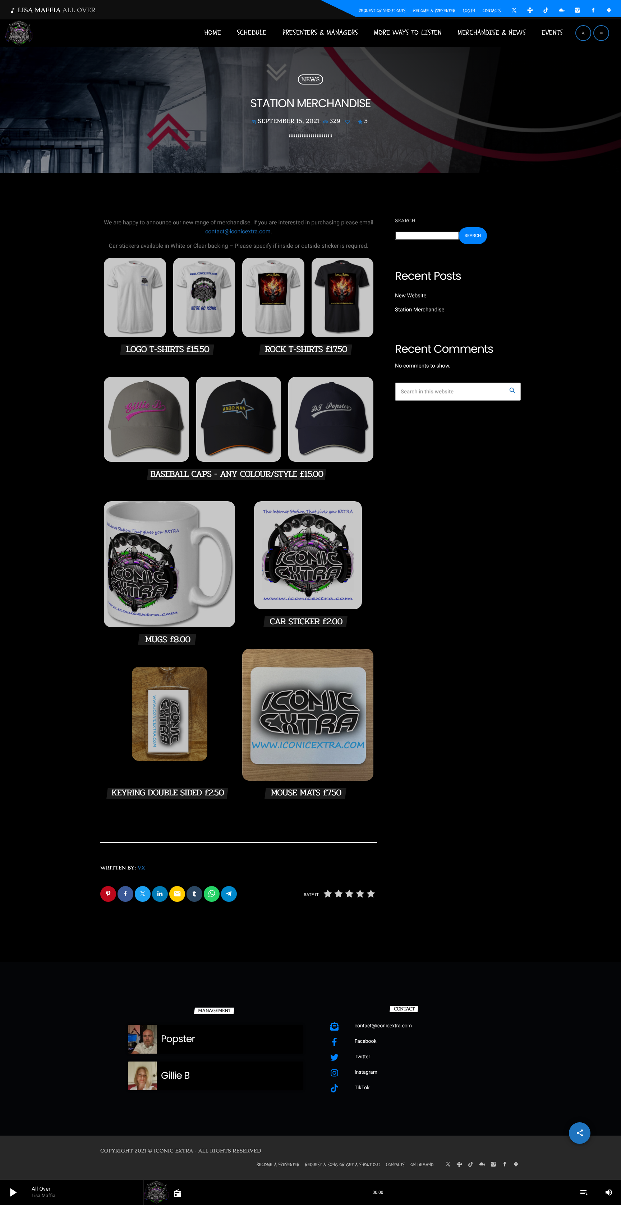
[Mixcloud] (562, 11)
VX (141, 868)
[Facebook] (593, 11)
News (310, 79)
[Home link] (19, 33)
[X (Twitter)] (514, 11)
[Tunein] (530, 11)
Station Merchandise (419, 309)
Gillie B (175, 1075)
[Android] (609, 11)
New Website (410, 295)
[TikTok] (546, 11)
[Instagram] (577, 11)
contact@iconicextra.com (238, 231)
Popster (178, 1039)
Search (405, 221)
